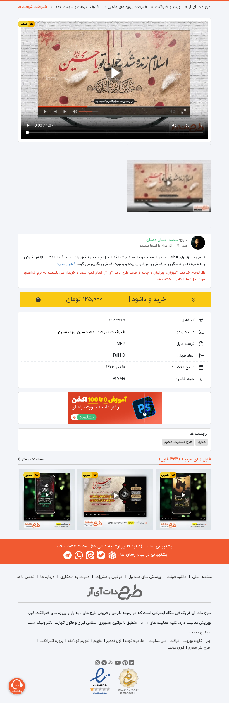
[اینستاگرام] (97, 664)
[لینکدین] (131, 664)
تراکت (174, 641)
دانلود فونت (176, 577)
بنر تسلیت (157, 641)
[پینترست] (125, 664)
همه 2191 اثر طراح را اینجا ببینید (163, 245)
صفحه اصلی (202, 577)
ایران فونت (176, 647)
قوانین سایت (65, 264)
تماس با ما (26, 577)
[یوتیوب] (118, 664)
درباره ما (47, 577)
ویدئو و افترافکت (167, 7)
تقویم (97, 641)
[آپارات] (110, 664)
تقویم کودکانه (78, 641)
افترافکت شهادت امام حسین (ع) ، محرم (91, 332)
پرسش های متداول (144, 577)
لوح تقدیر (113, 641)
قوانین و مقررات (109, 577)
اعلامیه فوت (135, 641)
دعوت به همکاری (74, 577)
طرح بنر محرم (199, 647)
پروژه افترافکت (51, 641)
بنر (208, 641)
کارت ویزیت (192, 641)
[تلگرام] (104, 664)
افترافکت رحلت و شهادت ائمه (77, 7)
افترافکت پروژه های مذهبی (127, 7)
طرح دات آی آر (200, 7)
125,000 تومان (116, 299)
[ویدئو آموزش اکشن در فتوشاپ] (115, 408)
